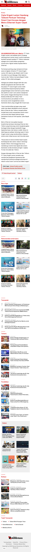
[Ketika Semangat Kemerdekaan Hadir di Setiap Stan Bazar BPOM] (5, 360)
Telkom (19, 173)
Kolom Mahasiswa (7, 524)
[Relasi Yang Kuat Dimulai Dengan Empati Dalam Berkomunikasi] (22, 429)
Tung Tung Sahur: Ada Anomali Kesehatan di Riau (21, 465)
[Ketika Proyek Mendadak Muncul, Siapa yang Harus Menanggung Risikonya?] (5, 401)
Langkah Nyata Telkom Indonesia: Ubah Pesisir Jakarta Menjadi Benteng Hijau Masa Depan (7, 196)
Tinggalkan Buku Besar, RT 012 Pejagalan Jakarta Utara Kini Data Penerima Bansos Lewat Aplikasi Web (19, 408)
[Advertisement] (15, 550)
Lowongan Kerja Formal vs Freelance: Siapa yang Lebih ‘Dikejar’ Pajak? (8, 466)
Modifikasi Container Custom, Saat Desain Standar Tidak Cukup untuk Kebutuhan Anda (20, 367)
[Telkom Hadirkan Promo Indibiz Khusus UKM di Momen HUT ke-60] (23, 205)
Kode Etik (15, 542)
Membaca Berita (7, 527)
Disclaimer (9, 544)
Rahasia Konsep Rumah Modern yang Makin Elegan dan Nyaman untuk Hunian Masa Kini (19, 345)
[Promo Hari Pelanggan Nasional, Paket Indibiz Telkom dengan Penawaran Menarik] (8, 207)
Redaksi (6, 25)
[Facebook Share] (16, 178)
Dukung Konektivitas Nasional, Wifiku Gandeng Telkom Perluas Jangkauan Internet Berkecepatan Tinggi (22, 230)
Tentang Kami (7, 542)
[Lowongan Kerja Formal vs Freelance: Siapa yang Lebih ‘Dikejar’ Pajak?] (8, 459)
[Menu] (2, 1)
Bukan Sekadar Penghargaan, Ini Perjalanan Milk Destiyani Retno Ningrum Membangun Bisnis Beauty (17, 305)
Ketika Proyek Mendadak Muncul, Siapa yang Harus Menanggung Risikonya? (17, 316)
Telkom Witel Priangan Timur (18, 521)
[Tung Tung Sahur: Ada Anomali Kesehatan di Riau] (22, 459)
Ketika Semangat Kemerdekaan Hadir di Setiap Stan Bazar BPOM (19, 360)
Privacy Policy (23, 542)
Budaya (3, 12)
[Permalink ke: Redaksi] (2, 25)
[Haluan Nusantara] (11, 1)
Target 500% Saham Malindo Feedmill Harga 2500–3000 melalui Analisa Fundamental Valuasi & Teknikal (22, 451)
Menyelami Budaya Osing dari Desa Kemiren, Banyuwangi (22, 197)
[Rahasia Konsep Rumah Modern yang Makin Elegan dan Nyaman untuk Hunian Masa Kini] (5, 346)
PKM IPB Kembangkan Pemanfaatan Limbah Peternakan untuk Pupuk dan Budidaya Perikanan (19, 394)
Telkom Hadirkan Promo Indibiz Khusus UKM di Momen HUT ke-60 (22, 212)
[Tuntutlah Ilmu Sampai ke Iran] (8, 444)
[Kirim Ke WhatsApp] (28, 178)
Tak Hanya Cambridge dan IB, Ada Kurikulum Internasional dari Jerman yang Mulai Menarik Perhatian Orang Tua (19, 374)
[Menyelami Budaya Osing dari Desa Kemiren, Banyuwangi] (23, 189)
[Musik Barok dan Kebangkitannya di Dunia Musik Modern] (5, 496)
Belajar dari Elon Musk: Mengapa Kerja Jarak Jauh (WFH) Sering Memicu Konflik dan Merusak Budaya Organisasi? (17, 327)
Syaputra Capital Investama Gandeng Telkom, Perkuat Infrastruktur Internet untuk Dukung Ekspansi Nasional (7, 230)
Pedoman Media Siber (19, 544)
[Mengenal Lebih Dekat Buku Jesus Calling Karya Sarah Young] (5, 482)
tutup (4, 548)
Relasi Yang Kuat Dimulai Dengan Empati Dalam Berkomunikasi (21, 436)
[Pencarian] (29, 2)
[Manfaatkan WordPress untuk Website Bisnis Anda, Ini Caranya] (5, 353)
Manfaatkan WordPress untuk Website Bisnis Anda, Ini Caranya (19, 352)
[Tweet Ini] (19, 178)
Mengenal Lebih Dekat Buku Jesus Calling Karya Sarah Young (19, 481)
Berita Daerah (19, 524)
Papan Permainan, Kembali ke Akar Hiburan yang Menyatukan (19, 510)
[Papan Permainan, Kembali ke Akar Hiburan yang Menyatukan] (5, 511)
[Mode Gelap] (26, 2)
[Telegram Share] (25, 178)
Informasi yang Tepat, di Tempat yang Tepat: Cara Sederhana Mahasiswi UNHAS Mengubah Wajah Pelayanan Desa (19, 415)
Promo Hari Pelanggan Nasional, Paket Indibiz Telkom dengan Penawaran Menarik (7, 215)
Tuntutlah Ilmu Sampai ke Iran (6, 450)
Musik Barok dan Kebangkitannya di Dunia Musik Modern (19, 496)
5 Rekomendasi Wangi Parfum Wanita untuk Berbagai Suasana (17, 322)
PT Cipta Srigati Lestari (8, 173)
